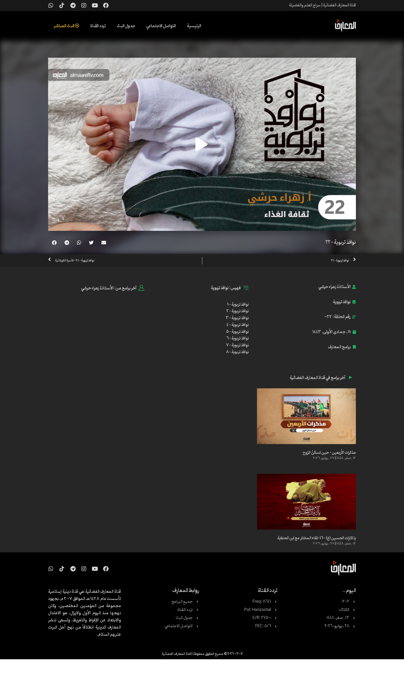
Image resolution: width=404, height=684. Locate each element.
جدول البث (126, 26)
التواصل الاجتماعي (161, 26)
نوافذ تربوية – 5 (237, 332)
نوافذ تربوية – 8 (237, 352)
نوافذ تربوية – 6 (237, 338)
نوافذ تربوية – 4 (237, 325)
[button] (104, 242)
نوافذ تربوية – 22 (341, 242)
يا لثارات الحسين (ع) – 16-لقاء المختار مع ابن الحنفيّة (316, 538)
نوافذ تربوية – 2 (237, 311)
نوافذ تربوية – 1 (238, 305)
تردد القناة (98, 26)
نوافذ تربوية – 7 (237, 345)
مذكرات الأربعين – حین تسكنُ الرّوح (329, 453)
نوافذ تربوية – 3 (237, 318)
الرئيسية (194, 26)
